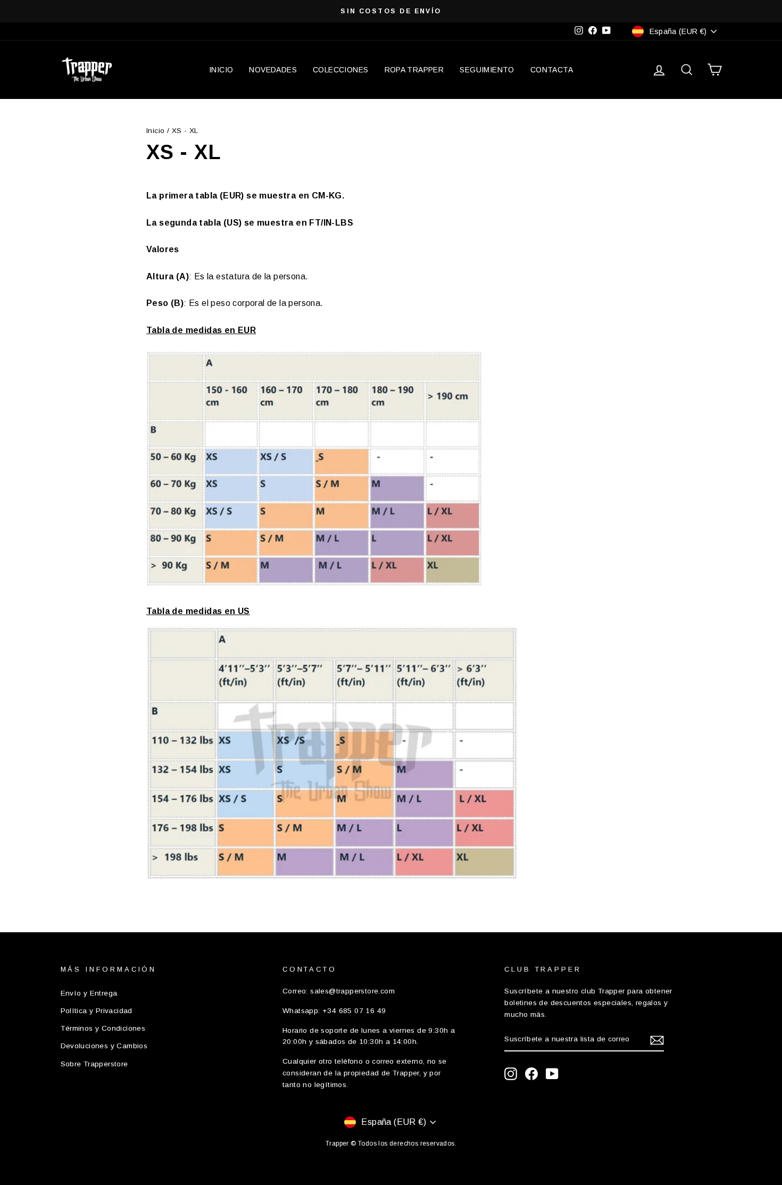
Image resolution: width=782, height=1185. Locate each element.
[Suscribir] (657, 1040)
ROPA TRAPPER (414, 69)
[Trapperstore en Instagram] (510, 1073)
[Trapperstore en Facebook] (531, 1073)
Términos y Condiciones (103, 1028)
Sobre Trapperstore (94, 1064)
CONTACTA (551, 69)
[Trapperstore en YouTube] (552, 1073)
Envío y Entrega (89, 993)
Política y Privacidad (96, 1011)
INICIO (221, 69)
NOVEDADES (273, 69)
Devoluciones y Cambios (104, 1046)
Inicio (155, 131)
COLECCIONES (340, 69)
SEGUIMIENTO (487, 69)
